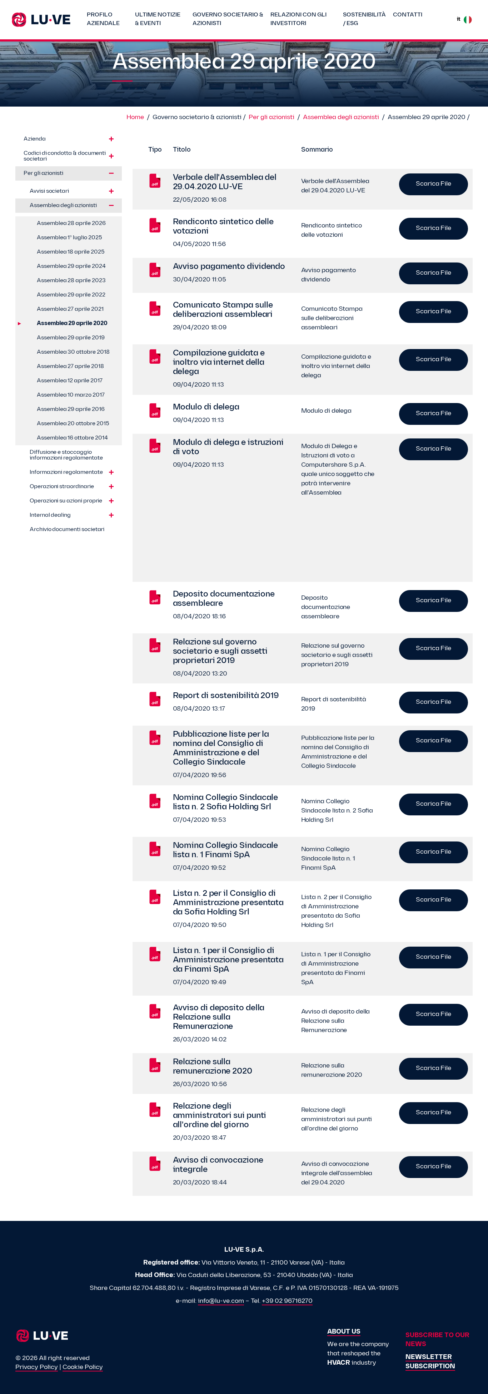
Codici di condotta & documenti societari (65, 156)
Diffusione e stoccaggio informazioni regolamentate (66, 455)
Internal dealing (50, 515)
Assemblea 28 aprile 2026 (71, 223)
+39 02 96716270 (287, 1301)
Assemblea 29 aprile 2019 (71, 338)
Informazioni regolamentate (66, 472)
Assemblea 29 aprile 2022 (71, 295)
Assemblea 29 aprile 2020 (72, 324)
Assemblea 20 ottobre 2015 (73, 424)
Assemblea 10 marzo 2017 (71, 395)
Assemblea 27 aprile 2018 (70, 366)
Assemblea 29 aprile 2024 (71, 266)
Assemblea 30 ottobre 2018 (73, 352)
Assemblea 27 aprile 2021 (70, 309)
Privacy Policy (36, 1367)
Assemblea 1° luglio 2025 (69, 238)
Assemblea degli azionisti (341, 117)
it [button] (458, 19)
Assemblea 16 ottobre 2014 (72, 438)
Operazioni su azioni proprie (66, 501)
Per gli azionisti (271, 117)
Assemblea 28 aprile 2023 (71, 281)
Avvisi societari (49, 191)
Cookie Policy (83, 1367)
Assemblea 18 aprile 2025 (71, 252)
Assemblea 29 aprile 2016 (71, 409)
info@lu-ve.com (221, 1301)
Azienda (35, 139)
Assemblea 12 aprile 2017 (70, 381)
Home (135, 117)
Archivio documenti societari (67, 529)
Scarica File (433, 184)
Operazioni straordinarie (62, 487)
